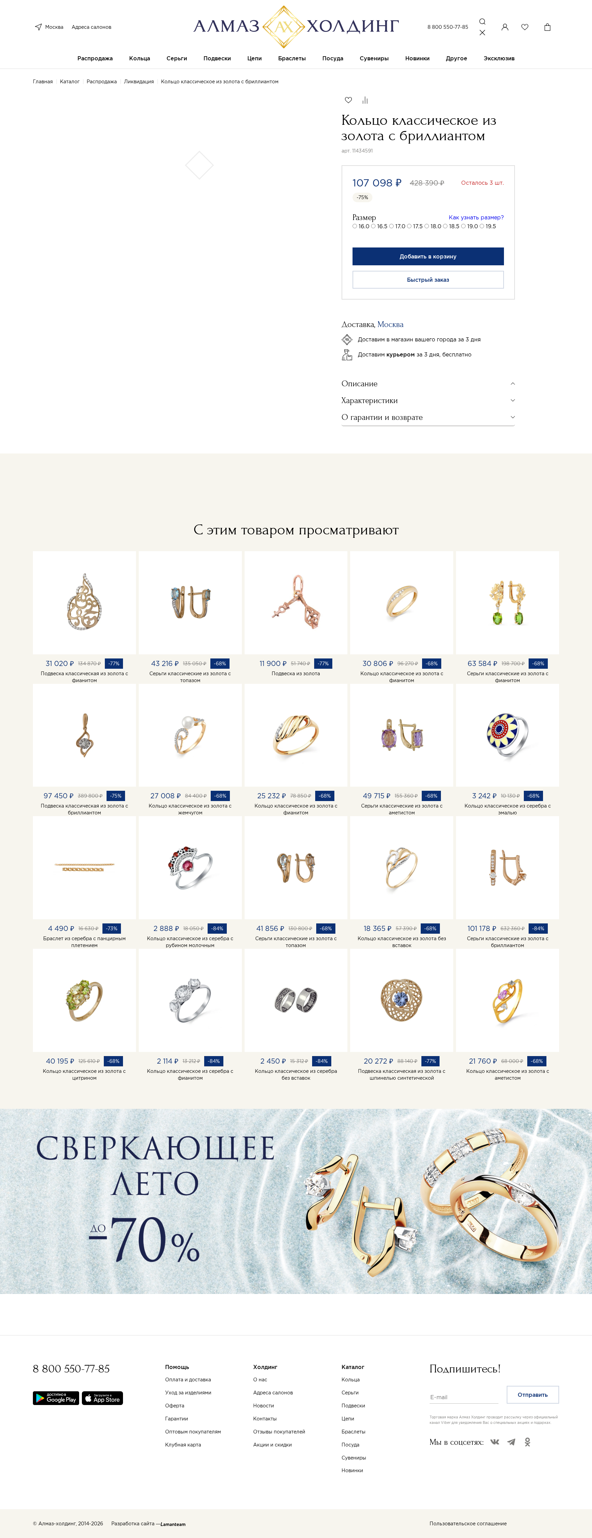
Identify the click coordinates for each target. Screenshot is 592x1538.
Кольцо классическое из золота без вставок (402, 942)
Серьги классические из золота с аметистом (402, 809)
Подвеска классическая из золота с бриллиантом (84, 809)
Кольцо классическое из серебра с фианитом (190, 1074)
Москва (54, 27)
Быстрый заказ (428, 280)
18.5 (454, 226)
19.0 (472, 226)
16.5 (382, 226)
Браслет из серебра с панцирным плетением (84, 942)
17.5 (418, 226)
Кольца (139, 58)
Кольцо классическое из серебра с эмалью (508, 809)
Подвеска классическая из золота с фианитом (84, 677)
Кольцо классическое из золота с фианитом (401, 677)
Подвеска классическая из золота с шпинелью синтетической (401, 1074)
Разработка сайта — (136, 1523)
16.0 (364, 226)
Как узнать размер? (476, 217)
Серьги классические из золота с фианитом (507, 677)
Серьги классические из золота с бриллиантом (507, 942)
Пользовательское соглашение (468, 1523)
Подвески (217, 58)
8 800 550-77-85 (448, 27)
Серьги (176, 58)
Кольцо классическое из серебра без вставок (296, 1074)
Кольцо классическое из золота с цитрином (84, 1074)
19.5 (491, 226)
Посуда (332, 58)
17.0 (400, 226)
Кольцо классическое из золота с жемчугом (190, 809)
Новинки (417, 58)
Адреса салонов (91, 27)
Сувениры (374, 58)
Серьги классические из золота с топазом (190, 677)
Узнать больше (349, 1458)
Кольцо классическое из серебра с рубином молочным (190, 942)
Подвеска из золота (296, 673)
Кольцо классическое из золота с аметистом (507, 1074)
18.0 (436, 226)
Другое (456, 58)
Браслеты (292, 58)
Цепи (254, 58)
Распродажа (95, 58)
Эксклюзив (499, 58)
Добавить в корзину (428, 256)
